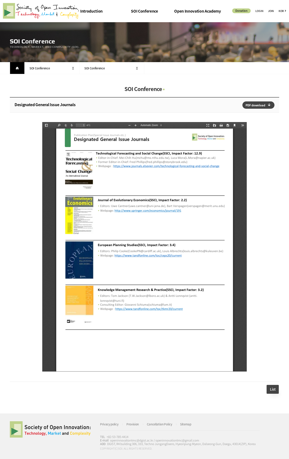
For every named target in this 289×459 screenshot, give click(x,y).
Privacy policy (109, 424)
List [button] (272, 389)
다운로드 (258, 105)
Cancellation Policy (159, 424)
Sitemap (185, 424)
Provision (132, 424)
